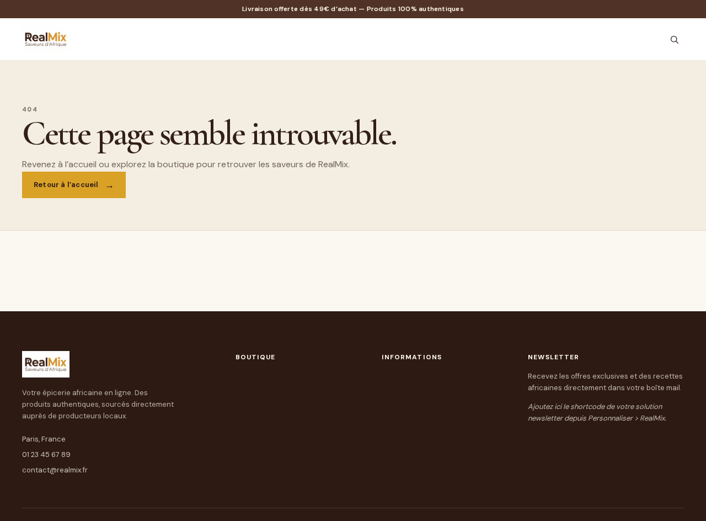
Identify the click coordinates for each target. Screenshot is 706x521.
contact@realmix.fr (55, 470)
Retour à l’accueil (66, 184)
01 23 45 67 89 (46, 454)
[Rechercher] (674, 39)
